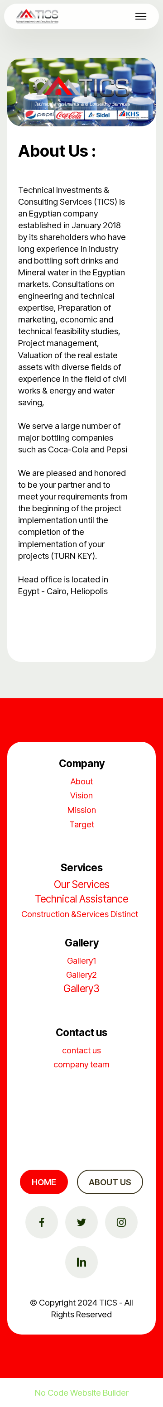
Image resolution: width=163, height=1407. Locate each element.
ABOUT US (110, 1182)
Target (81, 824)
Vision (81, 795)
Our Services (82, 884)
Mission (81, 810)
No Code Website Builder (82, 1392)
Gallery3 (81, 988)
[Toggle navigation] (141, 16)
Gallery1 (81, 960)
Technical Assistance (81, 899)
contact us (81, 1050)
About (82, 781)
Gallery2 (81, 975)
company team (81, 1064)
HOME (44, 1182)
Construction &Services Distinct (81, 914)
